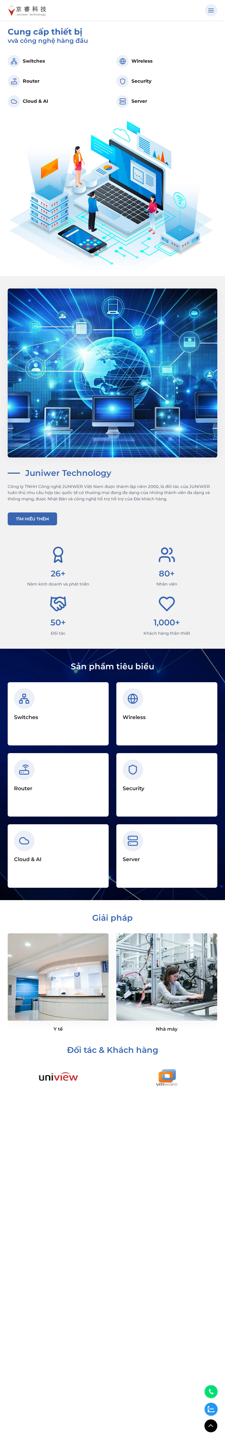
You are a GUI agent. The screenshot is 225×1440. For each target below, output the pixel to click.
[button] (211, 10)
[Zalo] (211, 1409)
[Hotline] (211, 1391)
